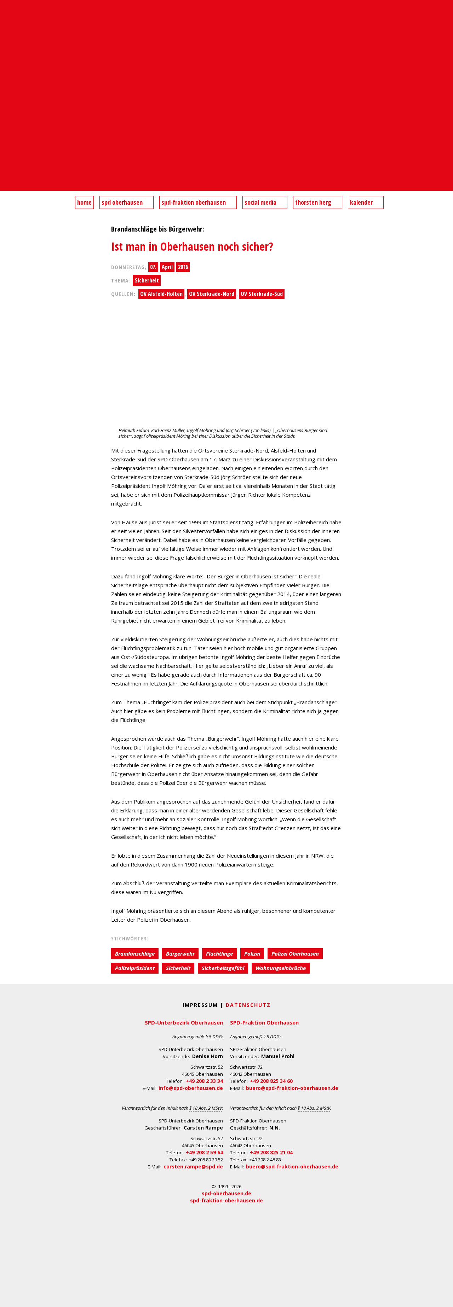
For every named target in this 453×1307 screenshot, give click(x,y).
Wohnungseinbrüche (281, 968)
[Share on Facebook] (6, 333)
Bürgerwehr (180, 953)
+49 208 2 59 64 (204, 1152)
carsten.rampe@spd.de (193, 1166)
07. (153, 267)
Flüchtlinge (219, 953)
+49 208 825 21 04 (271, 1152)
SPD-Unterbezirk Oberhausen (184, 1022)
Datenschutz (248, 1005)
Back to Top (443, 1297)
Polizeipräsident (135, 968)
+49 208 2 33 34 (204, 1081)
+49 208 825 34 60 (271, 1081)
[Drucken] (6, 390)
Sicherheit (147, 280)
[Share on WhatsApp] (6, 348)
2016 (183, 267)
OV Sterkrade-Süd (262, 294)
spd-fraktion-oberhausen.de (226, 1200)
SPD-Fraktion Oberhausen (264, 1022)
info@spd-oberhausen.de (191, 1088)
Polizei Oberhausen (295, 953)
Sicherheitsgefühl (223, 968)
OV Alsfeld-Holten (161, 294)
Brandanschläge (135, 953)
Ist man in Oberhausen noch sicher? (192, 246)
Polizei (252, 953)
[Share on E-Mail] (6, 376)
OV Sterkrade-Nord (211, 294)
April (167, 267)
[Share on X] (6, 362)
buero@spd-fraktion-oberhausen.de (292, 1088)
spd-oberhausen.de (226, 1193)
